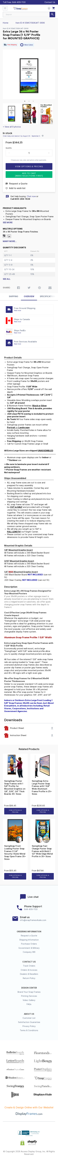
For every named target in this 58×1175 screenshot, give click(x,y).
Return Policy (29, 978)
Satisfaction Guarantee (29, 1022)
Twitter (19, 1163)
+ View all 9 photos (12, 127)
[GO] (52, 14)
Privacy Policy (29, 1026)
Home (5, 23)
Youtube (49, 1163)
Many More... (10, 241)
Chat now (31, 196)
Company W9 (29, 952)
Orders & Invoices (29, 970)
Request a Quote (29, 936)
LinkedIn (39, 1163)
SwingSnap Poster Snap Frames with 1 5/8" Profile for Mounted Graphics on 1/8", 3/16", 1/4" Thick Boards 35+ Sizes (14, 787)
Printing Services (29, 996)
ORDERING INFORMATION (29, 931)
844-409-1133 (18, 2)
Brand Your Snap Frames (29, 992)
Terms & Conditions (29, 1030)
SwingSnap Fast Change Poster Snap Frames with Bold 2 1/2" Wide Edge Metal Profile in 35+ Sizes (42, 851)
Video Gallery (29, 1000)
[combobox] (29, 14)
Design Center (29, 988)
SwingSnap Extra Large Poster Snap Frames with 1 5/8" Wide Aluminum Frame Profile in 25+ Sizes (42, 787)
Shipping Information (29, 940)
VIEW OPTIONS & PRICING (15, 811)
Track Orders (29, 966)
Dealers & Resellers (29, 974)
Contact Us (49, 2)
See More (8, 222)
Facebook (9, 1163)
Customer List (29, 1018)
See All (6, 279)
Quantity (9, 148)
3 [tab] (33, 101)
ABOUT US (29, 1014)
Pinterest (29, 1163)
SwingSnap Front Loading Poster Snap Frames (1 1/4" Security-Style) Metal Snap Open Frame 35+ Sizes (15, 852)
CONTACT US (29, 962)
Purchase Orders (29, 944)
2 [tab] (29, 101)
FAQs (29, 1004)
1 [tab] (24, 101)
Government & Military (29, 948)
